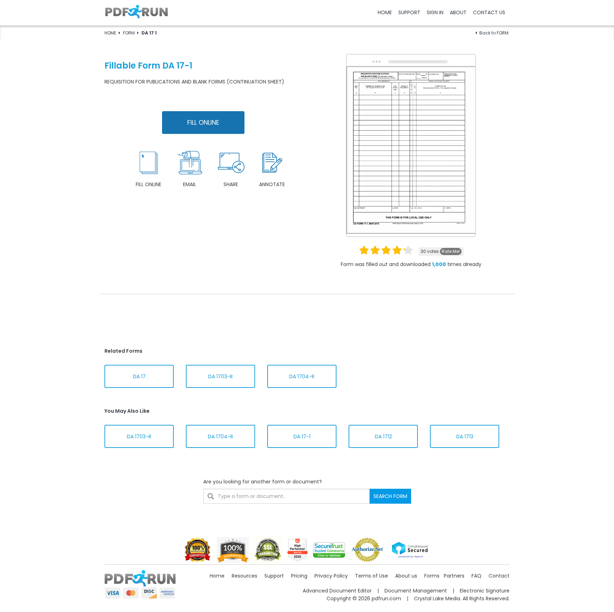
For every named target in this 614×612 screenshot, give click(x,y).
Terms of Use (371, 575)
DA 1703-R (220, 376)
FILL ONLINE (203, 122)
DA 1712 (383, 436)
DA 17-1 (302, 436)
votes (440, 251)
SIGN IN (435, 12)
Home (217, 575)
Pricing (299, 575)
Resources (244, 575)
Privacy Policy (331, 575)
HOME (385, 12)
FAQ (476, 575)
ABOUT (458, 12)
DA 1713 (464, 436)
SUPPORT (409, 12)
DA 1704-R (301, 376)
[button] (307, 12)
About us (406, 575)
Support (274, 575)
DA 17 (139, 376)
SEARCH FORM (390, 496)
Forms (432, 575)
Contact (499, 575)
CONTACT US (489, 12)
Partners (454, 575)
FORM (129, 33)
